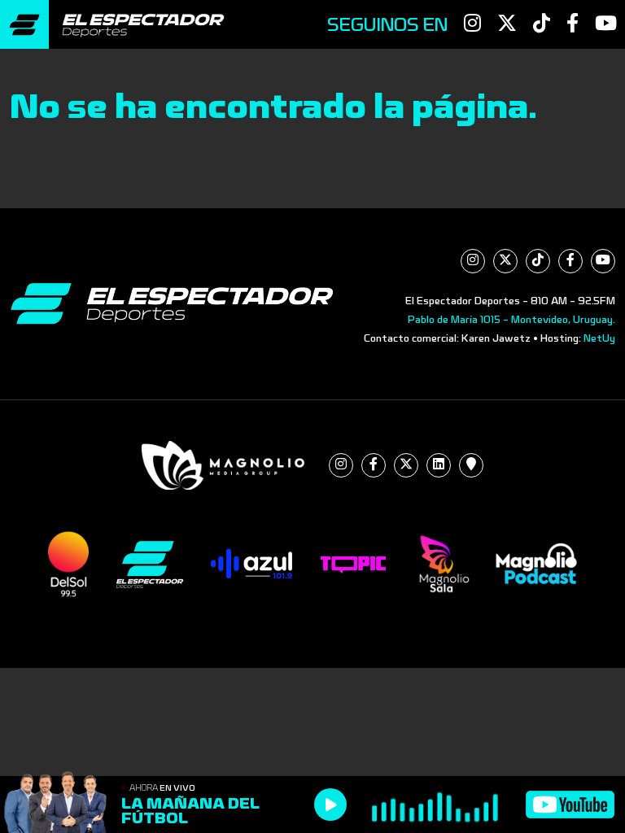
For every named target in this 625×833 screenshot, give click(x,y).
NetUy (599, 338)
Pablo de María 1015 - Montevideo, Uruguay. (511, 319)
